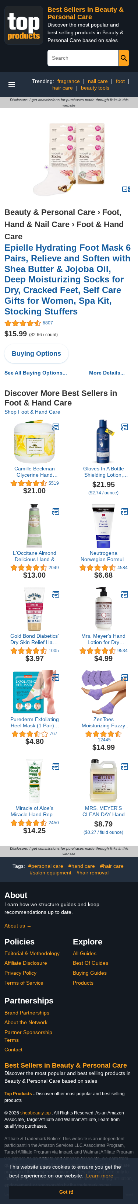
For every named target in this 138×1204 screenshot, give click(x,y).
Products (83, 983)
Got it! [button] (66, 1192)
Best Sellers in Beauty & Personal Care (85, 13)
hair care (62, 88)
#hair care (112, 866)
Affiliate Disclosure (25, 963)
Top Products (18, 1093)
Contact (13, 1049)
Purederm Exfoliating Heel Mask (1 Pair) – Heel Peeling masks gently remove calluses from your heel (34, 722)
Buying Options (36, 353)
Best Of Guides (90, 963)
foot (120, 81)
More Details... (107, 373)
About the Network (25, 1022)
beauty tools (95, 88)
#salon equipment (50, 873)
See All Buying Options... (35, 373)
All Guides (84, 953)
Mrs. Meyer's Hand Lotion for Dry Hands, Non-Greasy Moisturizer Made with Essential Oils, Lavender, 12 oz (103, 639)
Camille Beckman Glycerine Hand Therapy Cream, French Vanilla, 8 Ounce (34, 472)
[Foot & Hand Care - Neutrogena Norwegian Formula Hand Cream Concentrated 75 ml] (124, 511)
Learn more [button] (99, 1176)
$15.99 (31, 334)
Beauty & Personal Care (49, 212)
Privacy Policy (20, 973)
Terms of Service (23, 983)
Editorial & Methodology (32, 953)
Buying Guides (90, 973)
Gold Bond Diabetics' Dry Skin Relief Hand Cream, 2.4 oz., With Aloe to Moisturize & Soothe (34, 639)
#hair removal (93, 873)
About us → (18, 926)
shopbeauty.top (35, 1113)
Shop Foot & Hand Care (32, 412)
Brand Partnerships (26, 1013)
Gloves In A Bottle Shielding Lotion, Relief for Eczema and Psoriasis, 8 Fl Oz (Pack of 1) (103, 472)
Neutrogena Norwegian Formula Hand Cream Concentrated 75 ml (104, 556)
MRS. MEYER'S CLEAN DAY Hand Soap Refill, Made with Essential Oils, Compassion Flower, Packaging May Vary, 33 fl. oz (103, 811)
